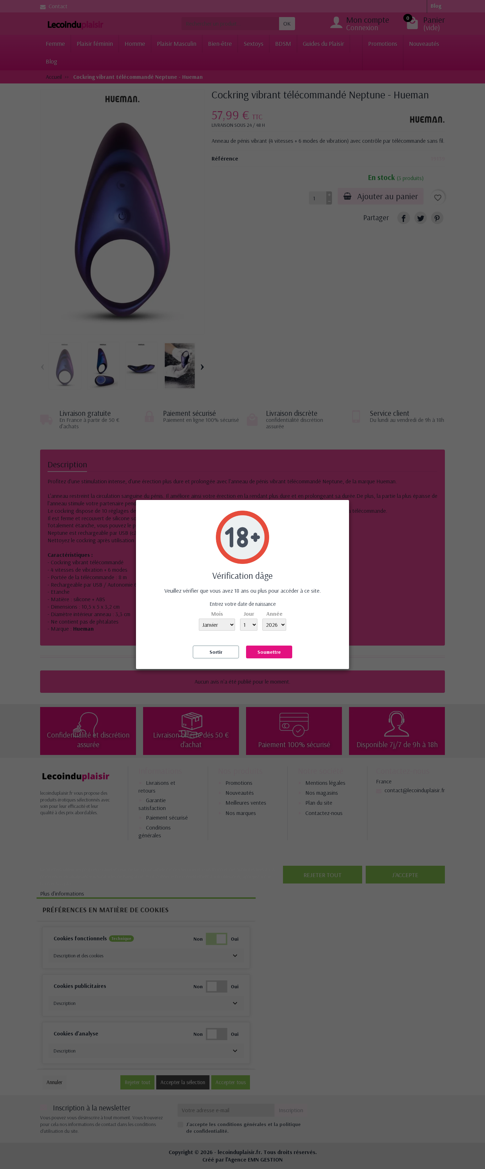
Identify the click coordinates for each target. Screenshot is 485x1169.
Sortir (215, 652)
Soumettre (269, 652)
